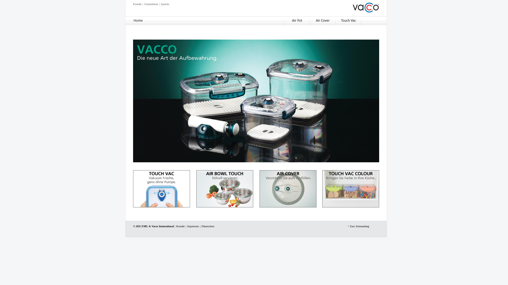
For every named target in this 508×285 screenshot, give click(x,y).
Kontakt (137, 4)
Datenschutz (208, 226)
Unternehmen (151, 4)
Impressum (193, 226)
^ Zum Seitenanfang (358, 226)
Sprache (165, 4)
